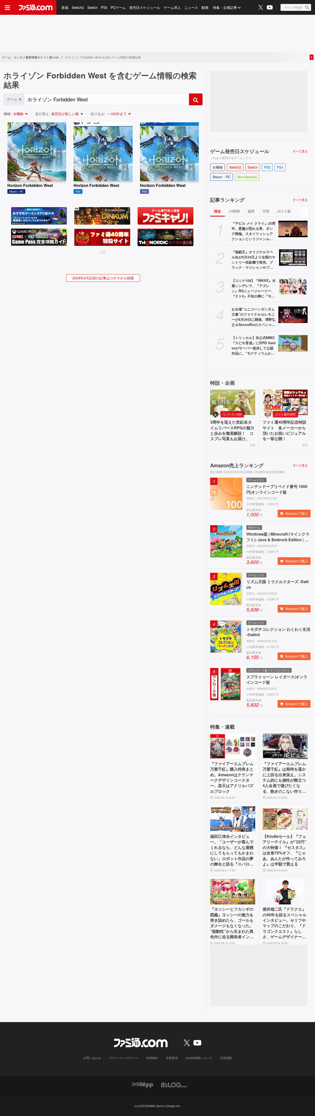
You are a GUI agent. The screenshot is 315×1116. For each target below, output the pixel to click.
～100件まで (116, 113)
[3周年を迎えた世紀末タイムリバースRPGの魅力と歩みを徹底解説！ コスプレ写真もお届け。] (232, 402)
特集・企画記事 (225, 7)
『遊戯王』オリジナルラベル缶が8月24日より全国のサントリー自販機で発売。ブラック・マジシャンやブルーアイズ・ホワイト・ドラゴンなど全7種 (253, 259)
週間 (251, 211)
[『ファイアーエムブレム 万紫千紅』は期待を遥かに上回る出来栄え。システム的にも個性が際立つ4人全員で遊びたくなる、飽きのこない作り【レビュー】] (285, 746)
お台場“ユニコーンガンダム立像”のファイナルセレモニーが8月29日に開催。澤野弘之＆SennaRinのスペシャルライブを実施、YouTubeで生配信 (253, 316)
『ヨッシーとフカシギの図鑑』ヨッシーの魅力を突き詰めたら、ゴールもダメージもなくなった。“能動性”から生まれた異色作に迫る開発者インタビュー (231, 922)
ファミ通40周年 (285, 414)
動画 (205, 7)
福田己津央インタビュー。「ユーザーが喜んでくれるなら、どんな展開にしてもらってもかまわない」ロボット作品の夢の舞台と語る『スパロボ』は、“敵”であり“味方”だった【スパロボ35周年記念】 (231, 850)
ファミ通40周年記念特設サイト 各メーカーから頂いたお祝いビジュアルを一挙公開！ (284, 430)
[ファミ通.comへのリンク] (35, 7)
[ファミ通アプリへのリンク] (142, 1084)
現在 (217, 211)
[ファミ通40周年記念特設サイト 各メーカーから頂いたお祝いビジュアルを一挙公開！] (285, 402)
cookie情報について (199, 1058)
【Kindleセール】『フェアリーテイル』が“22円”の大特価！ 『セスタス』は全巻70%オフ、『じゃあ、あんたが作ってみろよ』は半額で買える (285, 850)
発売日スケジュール (144, 7)
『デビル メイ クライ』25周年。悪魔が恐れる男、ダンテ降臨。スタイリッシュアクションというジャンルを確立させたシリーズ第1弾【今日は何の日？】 (253, 231)
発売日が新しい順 (65, 113)
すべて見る (300, 151)
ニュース (191, 7)
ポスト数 (284, 211)
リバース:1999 (232, 414)
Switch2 (78, 7)
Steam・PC (221, 176)
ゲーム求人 (172, 7)
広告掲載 (226, 1058)
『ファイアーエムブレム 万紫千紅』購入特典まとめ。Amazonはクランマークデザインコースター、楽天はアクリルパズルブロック (231, 777)
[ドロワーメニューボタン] (7, 7)
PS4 (280, 167)
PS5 (104, 7)
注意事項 (172, 1058)
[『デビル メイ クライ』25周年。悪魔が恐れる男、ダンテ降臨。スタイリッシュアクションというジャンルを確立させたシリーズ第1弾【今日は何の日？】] (293, 229)
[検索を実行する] (196, 99)
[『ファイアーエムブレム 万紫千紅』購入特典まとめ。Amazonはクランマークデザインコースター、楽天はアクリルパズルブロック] (232, 746)
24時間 (234, 211)
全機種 (18, 113)
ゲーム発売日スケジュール (239, 151)
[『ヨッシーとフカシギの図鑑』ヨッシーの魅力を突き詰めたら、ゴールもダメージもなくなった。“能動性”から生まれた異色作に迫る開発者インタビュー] (232, 891)
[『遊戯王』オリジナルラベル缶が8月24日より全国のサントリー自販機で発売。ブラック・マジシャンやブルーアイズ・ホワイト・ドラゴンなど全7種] (293, 257)
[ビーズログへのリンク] (174, 1084)
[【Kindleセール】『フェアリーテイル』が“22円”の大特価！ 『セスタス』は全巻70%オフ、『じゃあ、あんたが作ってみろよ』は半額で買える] (285, 819)
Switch (92, 7)
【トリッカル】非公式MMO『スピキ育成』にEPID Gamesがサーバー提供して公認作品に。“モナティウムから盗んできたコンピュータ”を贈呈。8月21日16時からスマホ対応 (254, 345)
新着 (65, 7)
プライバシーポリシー (123, 1058)
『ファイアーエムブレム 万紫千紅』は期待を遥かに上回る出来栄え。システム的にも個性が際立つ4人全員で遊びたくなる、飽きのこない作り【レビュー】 (284, 777)
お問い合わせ (92, 1058)
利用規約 (152, 1058)
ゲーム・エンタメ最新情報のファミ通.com (30, 57)
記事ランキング (227, 200)
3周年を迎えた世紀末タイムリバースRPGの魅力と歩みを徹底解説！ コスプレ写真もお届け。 (232, 430)
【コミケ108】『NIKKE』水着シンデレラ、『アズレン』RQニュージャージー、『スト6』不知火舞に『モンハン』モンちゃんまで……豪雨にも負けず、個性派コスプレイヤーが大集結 (254, 288)
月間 (265, 211)
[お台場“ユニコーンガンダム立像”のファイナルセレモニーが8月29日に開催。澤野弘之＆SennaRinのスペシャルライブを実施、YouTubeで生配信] (293, 314)
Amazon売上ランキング (237, 465)
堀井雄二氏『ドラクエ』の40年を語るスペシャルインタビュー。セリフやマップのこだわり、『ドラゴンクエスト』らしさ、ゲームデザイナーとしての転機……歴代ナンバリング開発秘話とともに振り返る (284, 922)
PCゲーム (118, 7)
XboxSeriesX (247, 176)
